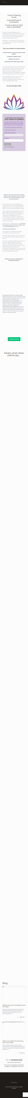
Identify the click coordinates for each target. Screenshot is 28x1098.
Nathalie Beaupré (14, 811)
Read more (22, 1017)
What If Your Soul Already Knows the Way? (14, 1006)
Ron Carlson (14, 854)
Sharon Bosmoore (14, 799)
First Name (6, 138)
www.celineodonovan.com (14, 400)
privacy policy (11, 146)
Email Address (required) (9, 132)
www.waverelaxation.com (14, 443)
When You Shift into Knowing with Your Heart (12, 1041)
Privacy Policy (14, 1082)
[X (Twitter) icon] (14, 1090)
